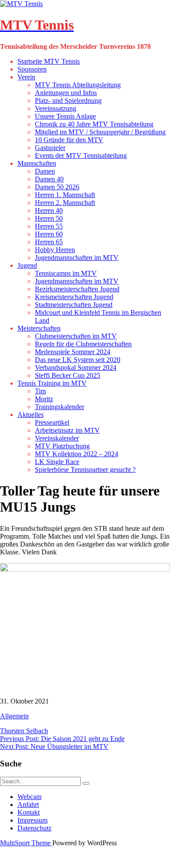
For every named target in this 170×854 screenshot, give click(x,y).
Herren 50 (49, 218)
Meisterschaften (39, 328)
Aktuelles (30, 414)
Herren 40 (49, 210)
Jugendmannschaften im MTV (77, 257)
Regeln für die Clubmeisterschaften (83, 344)
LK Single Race (57, 461)
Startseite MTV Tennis (48, 61)
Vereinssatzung (55, 108)
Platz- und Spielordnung (68, 100)
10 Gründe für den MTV (69, 139)
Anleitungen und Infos (66, 92)
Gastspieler (50, 147)
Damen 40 (49, 179)
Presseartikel (52, 422)
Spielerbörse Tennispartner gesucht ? (85, 469)
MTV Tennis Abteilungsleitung (78, 85)
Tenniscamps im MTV (66, 273)
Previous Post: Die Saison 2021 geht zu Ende (62, 738)
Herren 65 (49, 242)
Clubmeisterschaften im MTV (76, 336)
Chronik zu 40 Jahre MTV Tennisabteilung (94, 124)
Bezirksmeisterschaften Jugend (77, 289)
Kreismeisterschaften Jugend (74, 297)
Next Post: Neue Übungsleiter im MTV (54, 746)
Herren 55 (49, 226)
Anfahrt (28, 804)
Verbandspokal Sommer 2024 (75, 367)
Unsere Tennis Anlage (65, 116)
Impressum (32, 820)
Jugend (27, 265)
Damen (45, 171)
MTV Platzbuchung (62, 446)
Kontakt (28, 812)
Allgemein (14, 716)
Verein (26, 77)
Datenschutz (34, 828)
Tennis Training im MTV (52, 383)
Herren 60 (49, 234)
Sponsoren (32, 69)
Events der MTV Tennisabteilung (81, 155)
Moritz (44, 399)
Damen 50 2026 (57, 187)
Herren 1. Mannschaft (65, 194)
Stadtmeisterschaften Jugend (73, 304)
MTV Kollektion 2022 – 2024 (76, 454)
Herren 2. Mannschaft (65, 202)
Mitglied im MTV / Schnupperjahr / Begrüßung (100, 132)
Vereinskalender (57, 438)
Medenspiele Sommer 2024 (72, 351)
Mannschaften (36, 163)
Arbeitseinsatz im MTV (67, 430)
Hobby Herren (55, 249)
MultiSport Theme (26, 843)
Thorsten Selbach (24, 730)
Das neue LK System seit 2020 (77, 359)
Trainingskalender (59, 406)
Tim (40, 391)
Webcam (29, 796)
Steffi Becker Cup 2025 (67, 375)
